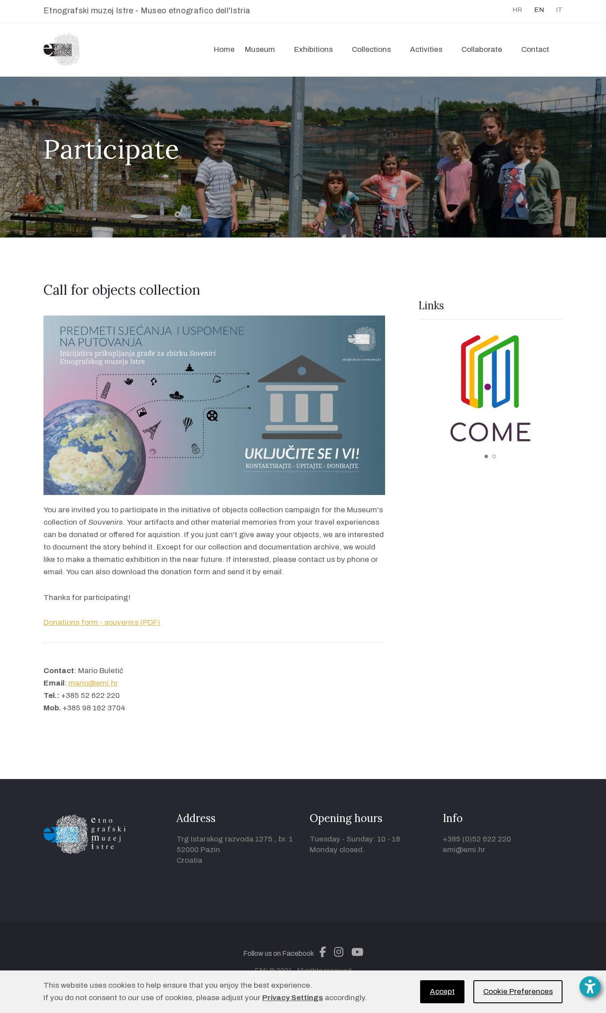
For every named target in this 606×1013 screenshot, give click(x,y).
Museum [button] (260, 49)
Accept (442, 991)
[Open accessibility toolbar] (590, 986)
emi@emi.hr (464, 849)
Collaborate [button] (481, 49)
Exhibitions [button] (313, 49)
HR (517, 9)
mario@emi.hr (93, 683)
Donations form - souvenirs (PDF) (101, 622)
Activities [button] (426, 49)
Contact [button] (535, 49)
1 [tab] (486, 456)
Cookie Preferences (518, 991)
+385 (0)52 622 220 (477, 839)
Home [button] (224, 49)
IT (559, 9)
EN (539, 9)
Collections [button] (371, 49)
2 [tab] (494, 456)
